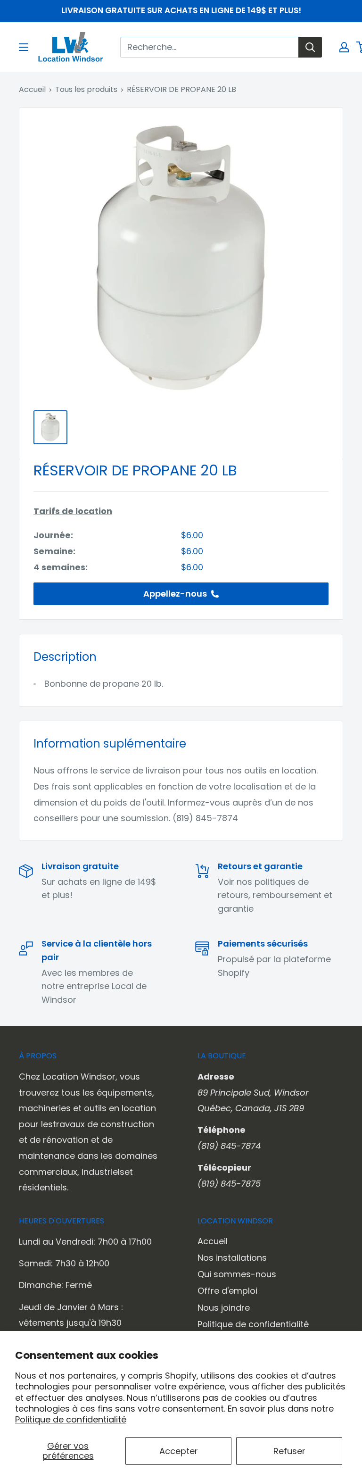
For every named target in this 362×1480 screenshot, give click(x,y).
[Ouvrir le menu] (23, 47)
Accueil (32, 89)
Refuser (289, 1451)
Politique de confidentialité (70, 1419)
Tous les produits (86, 89)
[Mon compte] (344, 47)
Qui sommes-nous (236, 1274)
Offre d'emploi (227, 1291)
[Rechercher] (310, 47)
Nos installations (232, 1258)
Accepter (178, 1451)
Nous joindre (223, 1308)
